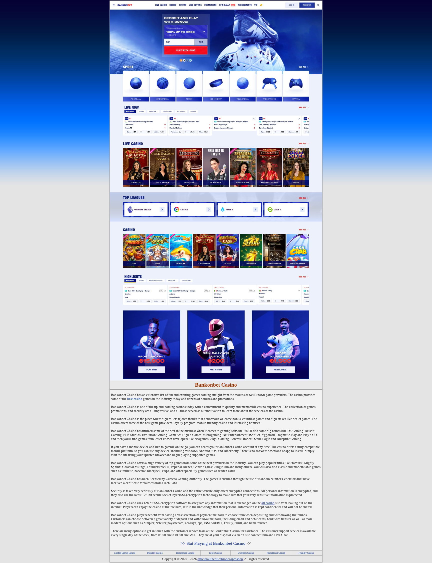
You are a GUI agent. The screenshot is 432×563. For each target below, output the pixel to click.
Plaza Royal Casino (276, 553)
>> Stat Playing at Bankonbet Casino (213, 543)
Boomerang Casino (185, 553)
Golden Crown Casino (125, 553)
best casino (134, 399)
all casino (268, 503)
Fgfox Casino (215, 553)
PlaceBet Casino (155, 553)
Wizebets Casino (246, 553)
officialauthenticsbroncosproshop (220, 559)
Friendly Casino (306, 553)
